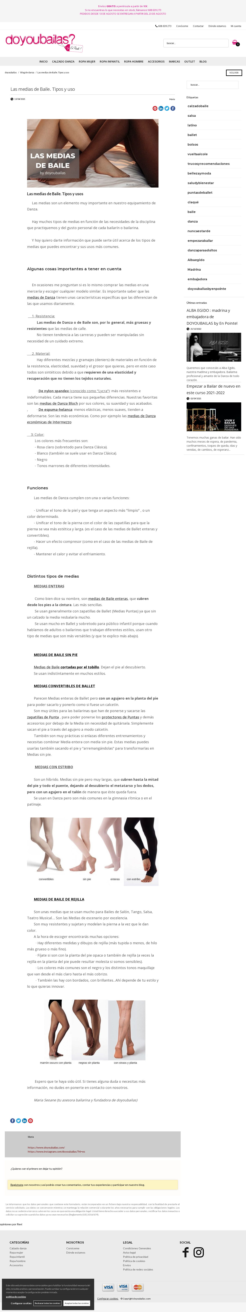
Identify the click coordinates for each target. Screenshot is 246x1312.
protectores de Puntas (120, 717)
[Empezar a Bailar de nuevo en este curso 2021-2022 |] (214, 416)
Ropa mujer (16, 1252)
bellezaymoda (199, 173)
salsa (192, 116)
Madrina (194, 269)
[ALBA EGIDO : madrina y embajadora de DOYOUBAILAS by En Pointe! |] (214, 347)
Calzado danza (18, 1248)
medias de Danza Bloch (59, 403)
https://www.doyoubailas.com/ (46, 1147)
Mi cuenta (236, 26)
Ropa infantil (17, 1256)
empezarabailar (200, 241)
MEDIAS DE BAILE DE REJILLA (59, 899)
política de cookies (16, 1296)
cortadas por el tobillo (79, 667)
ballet (192, 135)
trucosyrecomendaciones (208, 164)
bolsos (193, 144)
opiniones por (11, 1224)
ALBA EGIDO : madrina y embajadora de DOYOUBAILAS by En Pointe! (212, 317)
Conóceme (182, 26)
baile (191, 212)
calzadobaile (198, 106)
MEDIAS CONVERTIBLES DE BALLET (64, 686)
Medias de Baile (47, 667)
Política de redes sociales (138, 1269)
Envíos (127, 1265)
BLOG (203, 61)
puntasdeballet (200, 192)
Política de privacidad (135, 1256)
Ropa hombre (18, 1261)
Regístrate (16, 1184)
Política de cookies (134, 1261)
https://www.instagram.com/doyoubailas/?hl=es (56, 1151)
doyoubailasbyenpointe (207, 289)
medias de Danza (41, 297)
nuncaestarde (199, 231)
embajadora (197, 279)
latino (192, 125)
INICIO (43, 61)
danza (193, 221)
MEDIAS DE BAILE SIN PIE (56, 654)
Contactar (198, 26)
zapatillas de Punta (43, 717)
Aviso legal (129, 1252)
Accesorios (16, 1265)
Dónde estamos (217, 26)
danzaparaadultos (202, 250)
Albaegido (196, 260)
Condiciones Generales (137, 1248)
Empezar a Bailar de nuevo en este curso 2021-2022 (213, 389)
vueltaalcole (198, 154)
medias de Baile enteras (108, 598)
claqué (193, 202)
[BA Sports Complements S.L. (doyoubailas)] (44, 52)
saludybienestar (201, 183)
